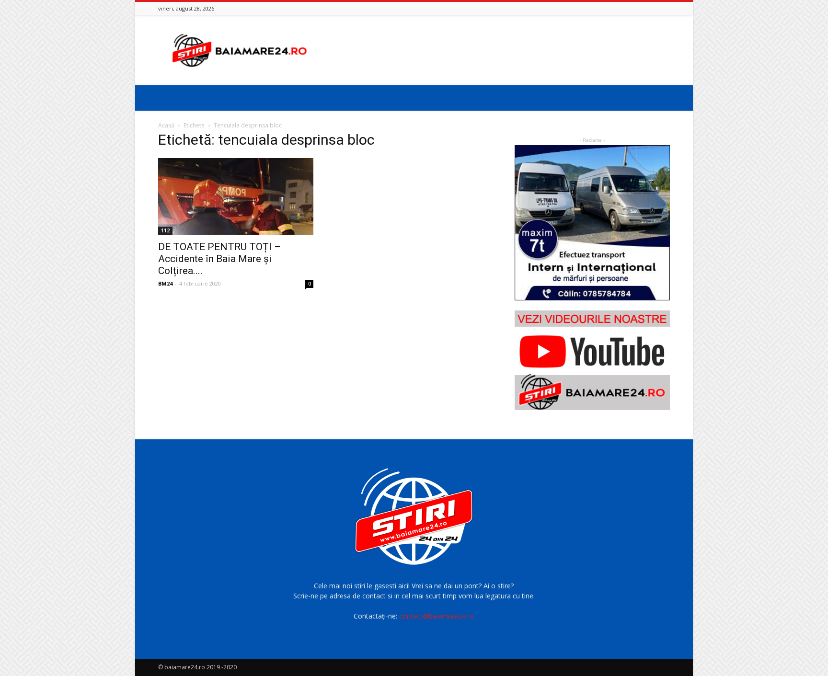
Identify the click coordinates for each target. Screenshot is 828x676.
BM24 (165, 283)
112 (165, 230)
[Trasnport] (592, 222)
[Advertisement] (495, 50)
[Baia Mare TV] (592, 360)
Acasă (166, 125)
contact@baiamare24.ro (436, 615)
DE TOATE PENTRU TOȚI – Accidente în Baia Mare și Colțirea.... (219, 258)
